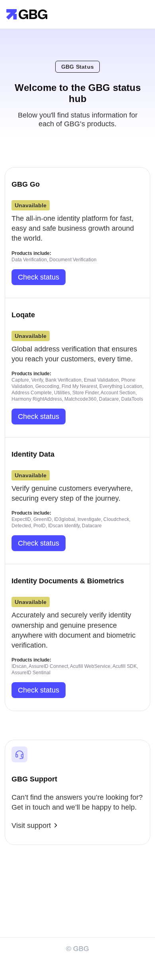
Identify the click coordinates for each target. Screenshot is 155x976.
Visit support (31, 825)
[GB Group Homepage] (26, 13)
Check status (38, 277)
